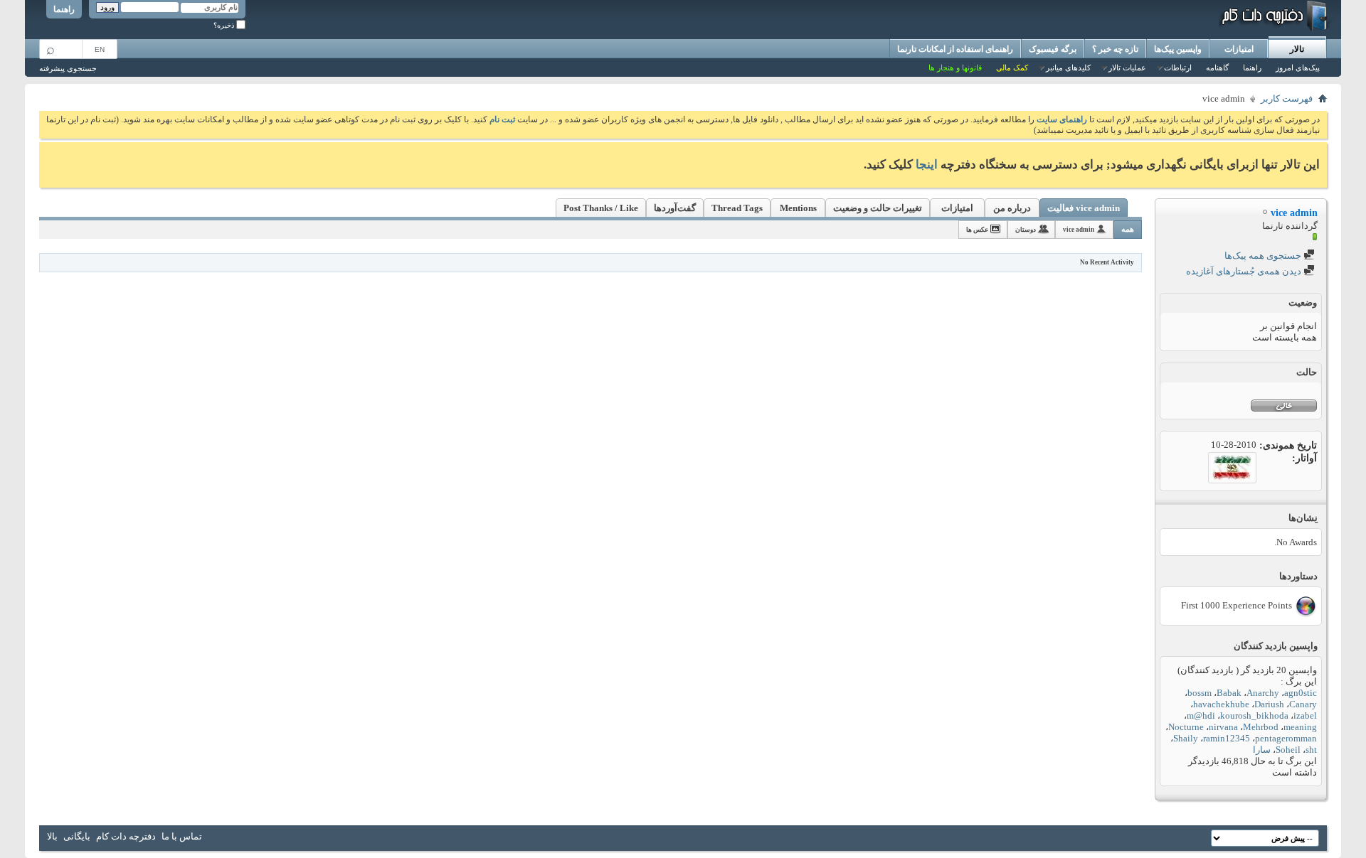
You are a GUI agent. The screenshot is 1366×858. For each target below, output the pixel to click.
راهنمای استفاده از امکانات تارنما (955, 49)
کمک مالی (1012, 67)
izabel (1305, 715)
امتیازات (1239, 49)
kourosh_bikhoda (1254, 715)
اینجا (927, 164)
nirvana (1223, 727)
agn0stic (1300, 692)
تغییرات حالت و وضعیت (877, 208)
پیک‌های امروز (1298, 67)
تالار (1297, 49)
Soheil (1288, 749)
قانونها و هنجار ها (955, 67)
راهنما (64, 9)
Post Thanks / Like (600, 208)
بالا (52, 836)
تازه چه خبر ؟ (1115, 49)
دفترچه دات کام (126, 836)
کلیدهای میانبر (1068, 67)
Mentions (798, 208)
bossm (1199, 692)
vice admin (1078, 229)
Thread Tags (737, 208)
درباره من (1012, 208)
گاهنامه (1217, 67)
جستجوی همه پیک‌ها (1263, 255)
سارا (1262, 749)
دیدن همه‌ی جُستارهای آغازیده (1244, 271)
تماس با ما (182, 836)
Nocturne (1186, 727)
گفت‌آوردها (675, 208)
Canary (1303, 704)
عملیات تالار (1127, 67)
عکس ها (977, 229)
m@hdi (1201, 715)
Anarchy (1262, 692)
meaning (1300, 727)
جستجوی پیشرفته (68, 68)
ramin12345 (1226, 738)
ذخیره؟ (224, 25)
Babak (1229, 692)
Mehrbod (1260, 727)
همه (1127, 229)
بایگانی (76, 836)
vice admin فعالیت (1083, 208)
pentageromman (1286, 738)
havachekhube (1221, 704)
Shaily (1185, 738)
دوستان (1025, 229)
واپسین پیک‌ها (1178, 49)
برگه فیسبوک (1052, 49)
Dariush (1269, 704)
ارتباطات (1178, 67)
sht (1311, 749)
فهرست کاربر (1287, 98)
